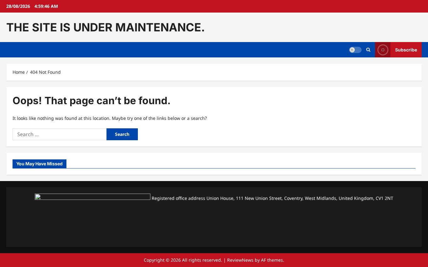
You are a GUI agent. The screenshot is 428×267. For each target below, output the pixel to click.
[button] (368, 50)
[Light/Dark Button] (355, 50)
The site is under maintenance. (105, 27)
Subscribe (406, 49)
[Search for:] (60, 134)
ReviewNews (240, 260)
